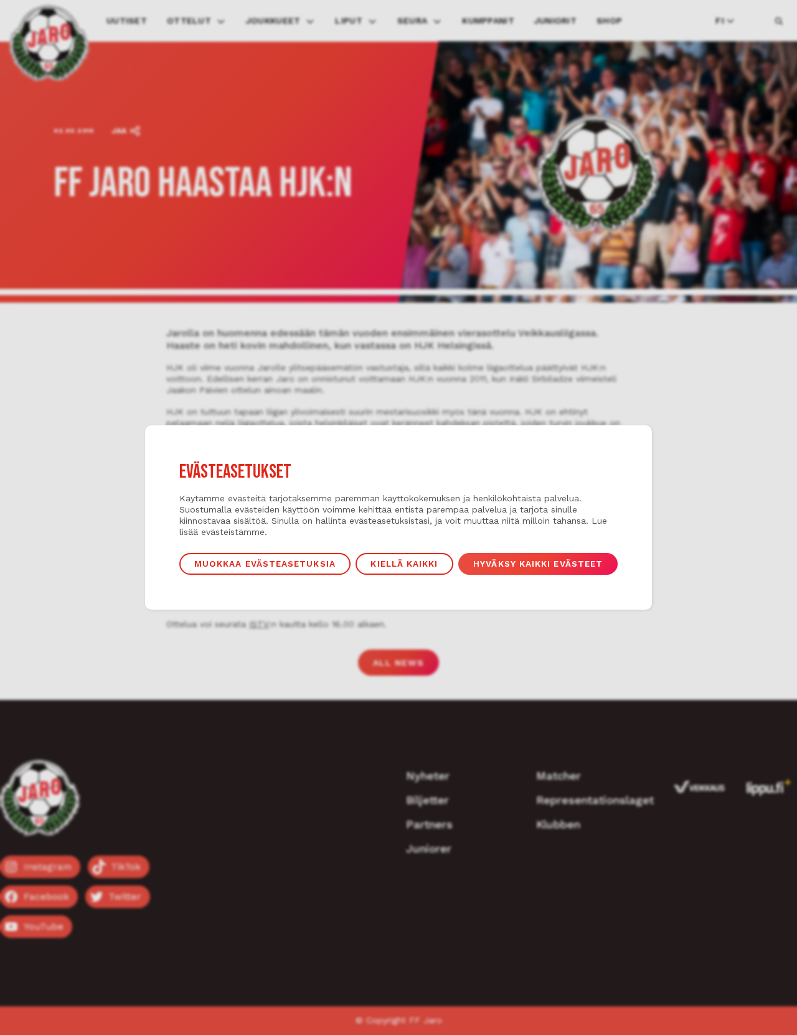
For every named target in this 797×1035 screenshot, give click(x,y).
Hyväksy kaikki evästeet (538, 564)
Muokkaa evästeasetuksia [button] (265, 564)
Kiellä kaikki (404, 564)
